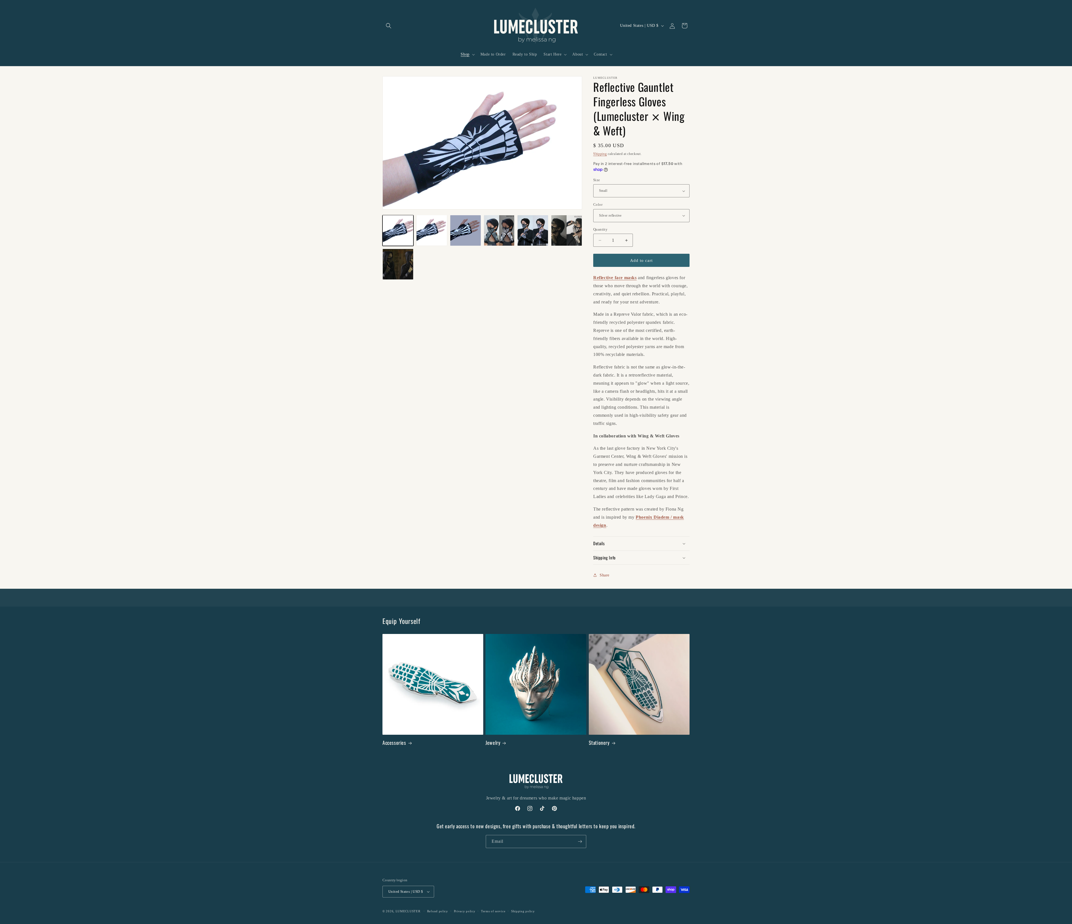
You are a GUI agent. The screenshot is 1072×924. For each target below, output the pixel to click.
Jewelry (492, 742)
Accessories (394, 742)
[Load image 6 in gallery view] (532, 230)
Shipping (600, 154)
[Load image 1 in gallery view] (397, 230)
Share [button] (604, 575)
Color (597, 204)
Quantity (600, 229)
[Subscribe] (580, 841)
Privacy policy (464, 911)
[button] (388, 26)
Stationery (599, 742)
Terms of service (493, 911)
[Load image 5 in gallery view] (499, 230)
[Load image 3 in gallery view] (465, 230)
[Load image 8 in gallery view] (397, 264)
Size (596, 180)
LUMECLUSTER (408, 911)
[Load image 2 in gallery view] (431, 230)
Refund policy (437, 911)
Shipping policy (523, 911)
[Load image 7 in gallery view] (566, 230)
